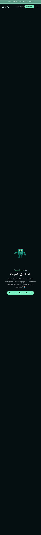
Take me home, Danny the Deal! (19, 293)
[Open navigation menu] (37, 7)
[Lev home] (5, 7)
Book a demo (19, 7)
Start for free (29, 7)
